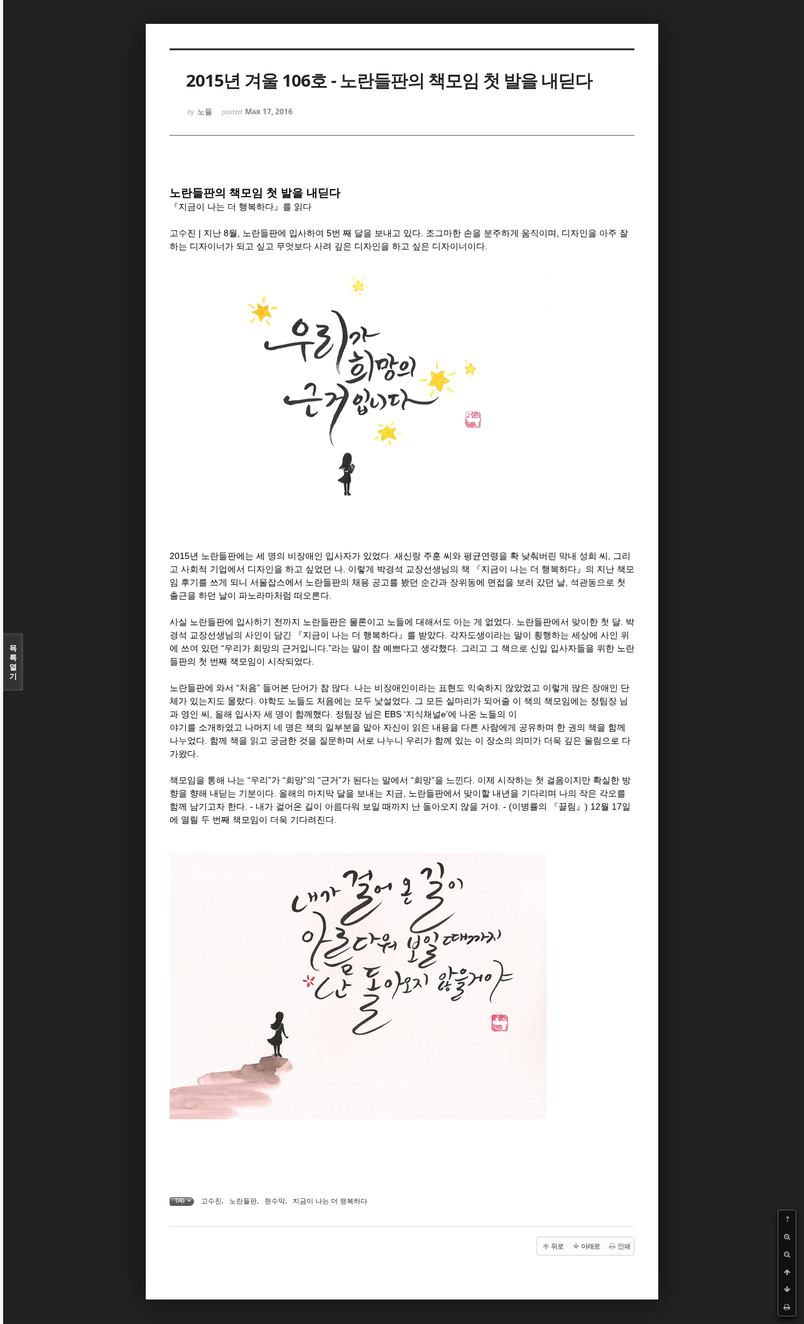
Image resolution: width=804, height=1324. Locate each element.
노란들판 (243, 1200)
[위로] (787, 1272)
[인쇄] (787, 1307)
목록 (13, 662)
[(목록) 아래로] (787, 1289)
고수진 (211, 1200)
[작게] (787, 1254)
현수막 (274, 1200)
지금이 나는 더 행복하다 (330, 1200)
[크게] (787, 1236)
